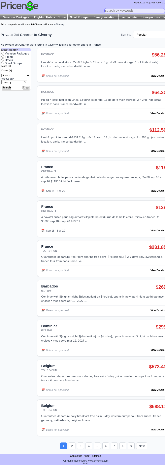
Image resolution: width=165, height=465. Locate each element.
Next (142, 446)
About (87, 456)
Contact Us (76, 456)
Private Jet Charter (32, 24)
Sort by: (126, 34)
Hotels (50, 17)
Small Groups (79, 17)
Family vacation (105, 17)
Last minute (129, 17)
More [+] (6, 66)
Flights (39, 17)
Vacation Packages (16, 17)
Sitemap (96, 456)
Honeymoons (150, 17)
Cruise (62, 17)
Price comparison (10, 24)
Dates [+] (6, 70)
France (49, 24)
